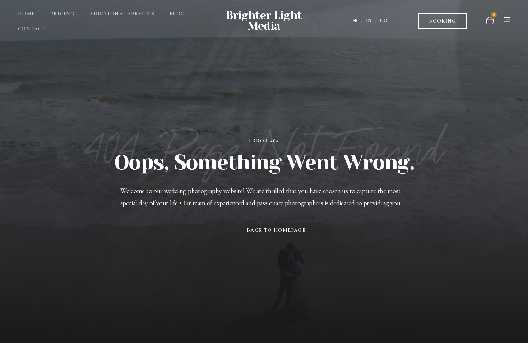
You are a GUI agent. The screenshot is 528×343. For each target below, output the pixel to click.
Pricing (62, 14)
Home (26, 14)
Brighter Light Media (264, 20)
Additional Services (121, 14)
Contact (32, 29)
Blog (177, 14)
